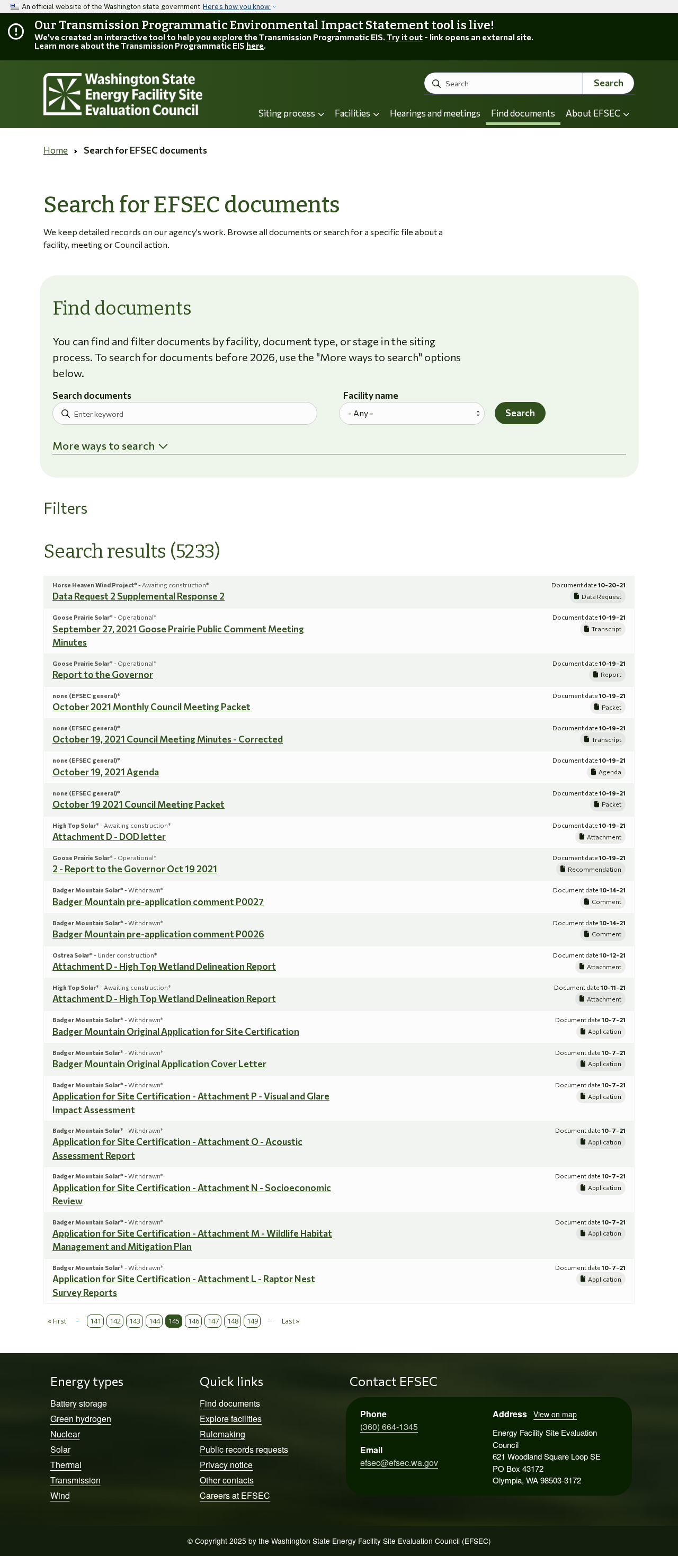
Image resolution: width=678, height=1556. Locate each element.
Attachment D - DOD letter (109, 836)
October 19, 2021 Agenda (105, 771)
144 (154, 1321)
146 (193, 1321)
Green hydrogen (80, 1418)
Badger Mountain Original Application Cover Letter (159, 1063)
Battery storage (78, 1403)
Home (55, 150)
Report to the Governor (102, 674)
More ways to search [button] (103, 445)
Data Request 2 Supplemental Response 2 (138, 596)
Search (608, 82)
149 (252, 1321)
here (255, 45)
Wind (60, 1495)
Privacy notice (226, 1465)
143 (134, 1321)
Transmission (75, 1480)
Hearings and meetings (435, 113)
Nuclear (65, 1434)
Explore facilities (231, 1418)
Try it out (405, 37)
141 (95, 1321)
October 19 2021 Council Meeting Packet (138, 804)
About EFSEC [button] (594, 113)
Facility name (370, 396)
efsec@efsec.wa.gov (399, 1462)
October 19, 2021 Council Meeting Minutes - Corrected (167, 739)
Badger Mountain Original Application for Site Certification (175, 1031)
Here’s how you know (237, 7)
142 (115, 1321)
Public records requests (244, 1449)
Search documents (91, 396)
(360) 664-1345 (389, 1426)
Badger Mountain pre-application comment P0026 (158, 934)
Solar (60, 1449)
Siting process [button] (287, 113)
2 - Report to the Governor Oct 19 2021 (134, 868)
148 (232, 1321)
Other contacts (227, 1480)
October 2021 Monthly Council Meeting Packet (151, 706)
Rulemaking (222, 1434)
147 (213, 1321)
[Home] (135, 94)
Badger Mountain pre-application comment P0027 (158, 901)
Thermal (66, 1465)
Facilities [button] (353, 113)
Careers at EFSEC (235, 1495)
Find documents (523, 113)
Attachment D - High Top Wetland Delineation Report (164, 966)
